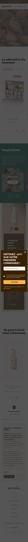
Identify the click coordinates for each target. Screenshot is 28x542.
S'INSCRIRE (14, 282)
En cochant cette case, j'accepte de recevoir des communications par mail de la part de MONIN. (15, 276)
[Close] (25, 252)
